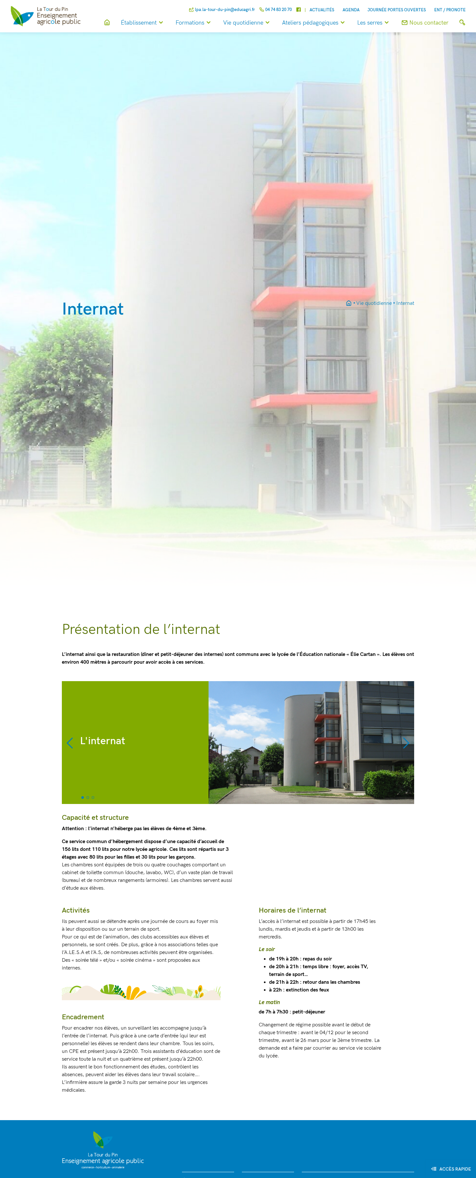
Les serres (369, 22)
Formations (190, 22)
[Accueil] (107, 22)
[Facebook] (298, 10)
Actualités (322, 10)
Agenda (351, 10)
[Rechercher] (462, 22)
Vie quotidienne (243, 22)
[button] (70, 742)
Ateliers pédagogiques (310, 22)
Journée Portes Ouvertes (397, 10)
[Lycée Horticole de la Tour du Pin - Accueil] (349, 303)
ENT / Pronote (450, 10)
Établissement (139, 22)
